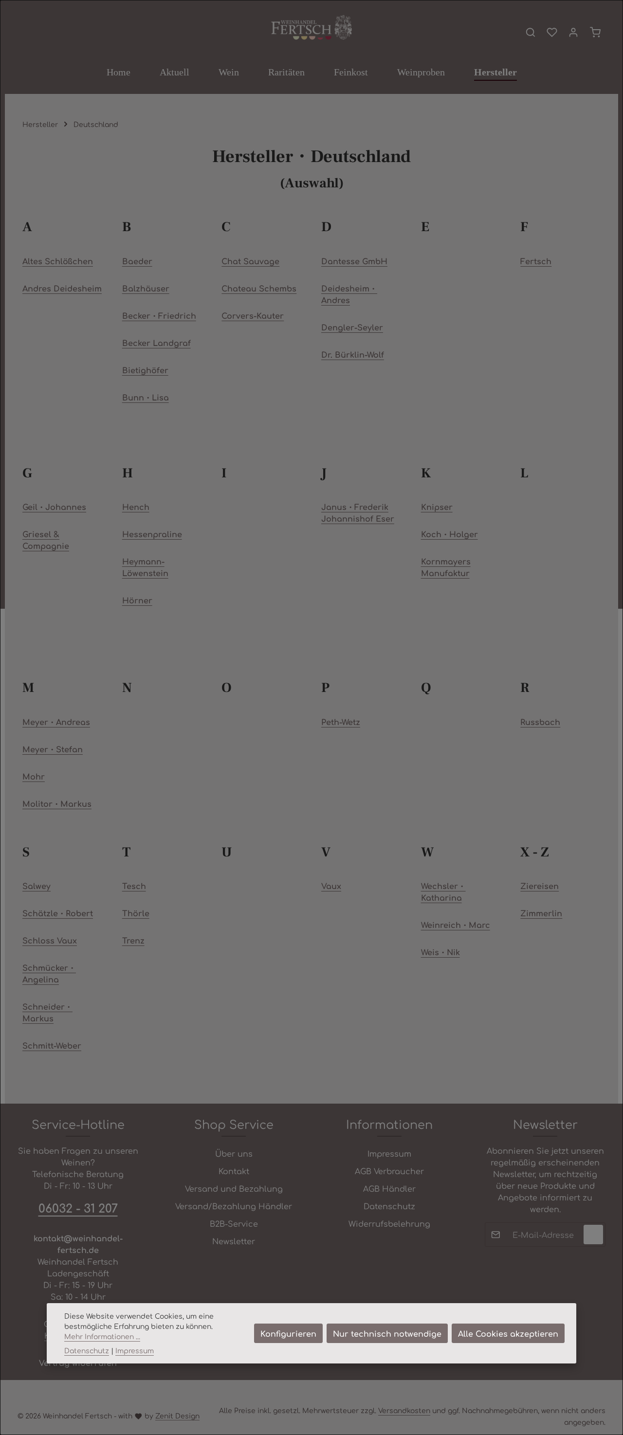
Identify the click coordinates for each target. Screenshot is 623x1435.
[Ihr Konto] (573, 32)
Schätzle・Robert (57, 913)
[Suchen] (530, 32)
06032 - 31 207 (78, 1208)
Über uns (234, 1153)
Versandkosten (404, 1410)
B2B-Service (234, 1223)
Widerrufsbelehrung (389, 1223)
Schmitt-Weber (51, 1045)
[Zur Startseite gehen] (311, 28)
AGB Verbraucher (389, 1170)
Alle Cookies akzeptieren (508, 1333)
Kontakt (234, 1170)
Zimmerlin (541, 913)
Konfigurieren (288, 1333)
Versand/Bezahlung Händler (233, 1205)
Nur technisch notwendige (387, 1333)
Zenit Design (177, 1415)
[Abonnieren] (593, 1234)
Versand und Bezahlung (234, 1188)
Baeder (137, 260)
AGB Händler (389, 1188)
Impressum (389, 1153)
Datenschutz (389, 1205)
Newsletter (233, 1240)
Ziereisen (539, 885)
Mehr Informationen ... (102, 1336)
